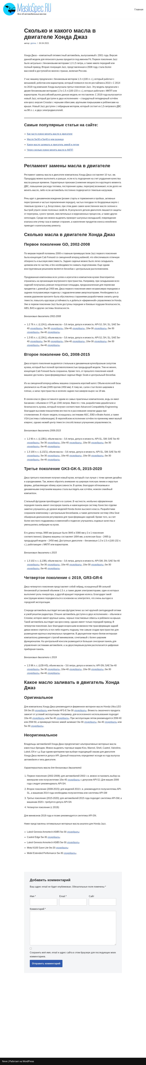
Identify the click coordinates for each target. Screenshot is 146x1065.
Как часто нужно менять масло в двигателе (49, 134)
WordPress (28, 1061)
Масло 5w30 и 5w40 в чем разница (45, 139)
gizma (33, 43)
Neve (5, 1061)
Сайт (91, 896)
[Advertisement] (65, 1014)
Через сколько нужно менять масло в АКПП (50, 150)
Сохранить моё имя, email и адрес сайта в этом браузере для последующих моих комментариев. (73, 954)
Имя (33, 896)
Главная (138, 9)
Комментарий (38, 909)
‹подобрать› (36, 328)
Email (63, 896)
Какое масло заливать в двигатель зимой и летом (53, 144)
